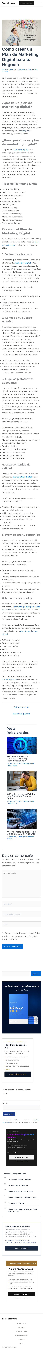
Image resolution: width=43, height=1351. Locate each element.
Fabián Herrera (8, 3)
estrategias (24, 131)
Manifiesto (21, 1327)
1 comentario (11, 837)
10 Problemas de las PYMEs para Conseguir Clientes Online (21, 796)
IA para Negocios (21, 1331)
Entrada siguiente (21, 714)
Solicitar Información (27, 3)
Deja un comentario (10, 69)
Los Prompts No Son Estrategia (19, 1179)
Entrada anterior (21, 707)
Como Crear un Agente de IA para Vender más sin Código (23, 1210)
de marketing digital (22, 477)
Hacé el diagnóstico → (17, 1074)
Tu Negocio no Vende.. (16, 1203)
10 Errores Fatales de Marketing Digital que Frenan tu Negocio (18, 758)
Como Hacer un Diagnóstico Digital (20, 1191)
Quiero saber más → (21, 1294)
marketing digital (20, 150)
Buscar (36, 974)
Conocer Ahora (21, 1248)
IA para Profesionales (21, 1335)
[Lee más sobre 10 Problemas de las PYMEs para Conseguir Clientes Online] (22, 781)
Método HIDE (21, 1323)
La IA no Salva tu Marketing (18, 1185)
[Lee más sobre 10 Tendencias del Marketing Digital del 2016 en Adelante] (22, 819)
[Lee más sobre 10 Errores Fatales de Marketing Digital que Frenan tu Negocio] (22, 745)
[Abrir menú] (39, 3)
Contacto (22, 1343)
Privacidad (21, 1339)
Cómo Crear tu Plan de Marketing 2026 (22, 1197)
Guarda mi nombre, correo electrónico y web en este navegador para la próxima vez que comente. (21, 936)
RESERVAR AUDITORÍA (21, 1157)
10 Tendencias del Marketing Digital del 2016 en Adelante (21, 833)
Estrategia (23, 69)
